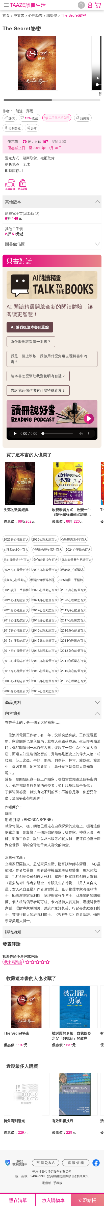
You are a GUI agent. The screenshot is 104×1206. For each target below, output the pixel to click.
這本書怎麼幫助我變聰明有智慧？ (38, 375)
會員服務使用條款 (59, 1176)
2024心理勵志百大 (78, 549)
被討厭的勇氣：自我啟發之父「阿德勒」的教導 (71, 1036)
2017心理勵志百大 (73, 620)
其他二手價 (14, 231)
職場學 (51, 15)
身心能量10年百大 (45, 559)
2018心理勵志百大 (16, 620)
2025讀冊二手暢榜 (70, 579)
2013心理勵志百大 (45, 650)
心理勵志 (35, 15)
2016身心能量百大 (73, 630)
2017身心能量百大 (16, 630)
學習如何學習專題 (42, 579)
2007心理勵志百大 (45, 691)
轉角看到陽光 (14, 1120)
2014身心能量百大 (16, 650)
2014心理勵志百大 (73, 640)
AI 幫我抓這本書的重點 (30, 327)
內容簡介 (13, 713)
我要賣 (84, 118)
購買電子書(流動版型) (22, 216)
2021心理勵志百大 (16, 600)
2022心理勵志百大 (45, 590)
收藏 (31, 118)
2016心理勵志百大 (45, 630)
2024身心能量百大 (16, 569)
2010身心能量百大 (73, 670)
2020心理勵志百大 (73, 600)
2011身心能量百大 (16, 670)
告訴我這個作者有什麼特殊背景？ (38, 390)
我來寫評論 (13, 961)
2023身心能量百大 (45, 569)
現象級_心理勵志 (72, 569)
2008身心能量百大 (16, 691)
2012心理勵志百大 (16, 660)
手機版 (57, 1182)
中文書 (19, 15)
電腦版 (46, 1182)
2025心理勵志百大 (45, 539)
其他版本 (13, 202)
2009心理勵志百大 (16, 681)
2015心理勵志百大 (16, 640)
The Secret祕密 (16, 1033)
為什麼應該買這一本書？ (31, 341)
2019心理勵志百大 (45, 610)
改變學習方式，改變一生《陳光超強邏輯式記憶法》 (71, 514)
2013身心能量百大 (73, 650)
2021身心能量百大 (45, 600)
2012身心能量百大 (45, 660)
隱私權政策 (81, 1176)
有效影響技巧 (62, 1120)
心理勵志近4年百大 (74, 539)
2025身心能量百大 (16, 539)
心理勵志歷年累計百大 (47, 549)
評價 (12, 118)
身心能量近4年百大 (17, 559)
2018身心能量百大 (45, 620)
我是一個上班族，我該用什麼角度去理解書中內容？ (49, 358)
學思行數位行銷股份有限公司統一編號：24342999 (43, 1173)
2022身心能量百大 (73, 590)
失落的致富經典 (16, 509)
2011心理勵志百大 (73, 660)
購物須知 (13, 931)
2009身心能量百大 (45, 681)
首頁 (6, 15)
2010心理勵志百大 (45, 670)
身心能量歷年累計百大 (76, 559)
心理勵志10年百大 (16, 549)
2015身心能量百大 (45, 640)
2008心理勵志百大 (73, 681)
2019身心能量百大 (73, 610)
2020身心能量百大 (16, 610)
